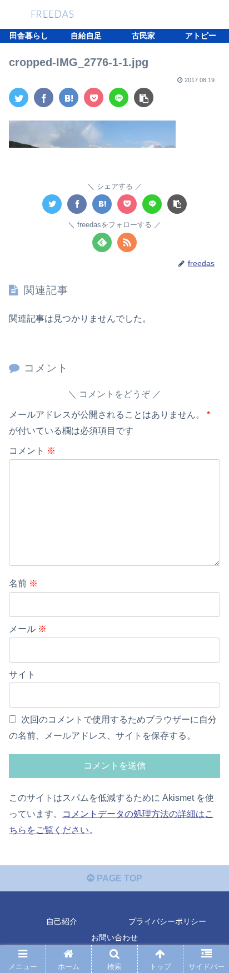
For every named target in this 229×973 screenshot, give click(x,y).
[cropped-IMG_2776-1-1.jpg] (68, 97)
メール (28, 629)
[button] (206, 906)
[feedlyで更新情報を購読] (102, 242)
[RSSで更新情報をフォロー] (127, 242)
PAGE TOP (118, 878)
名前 (23, 583)
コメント (32, 450)
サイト (22, 674)
